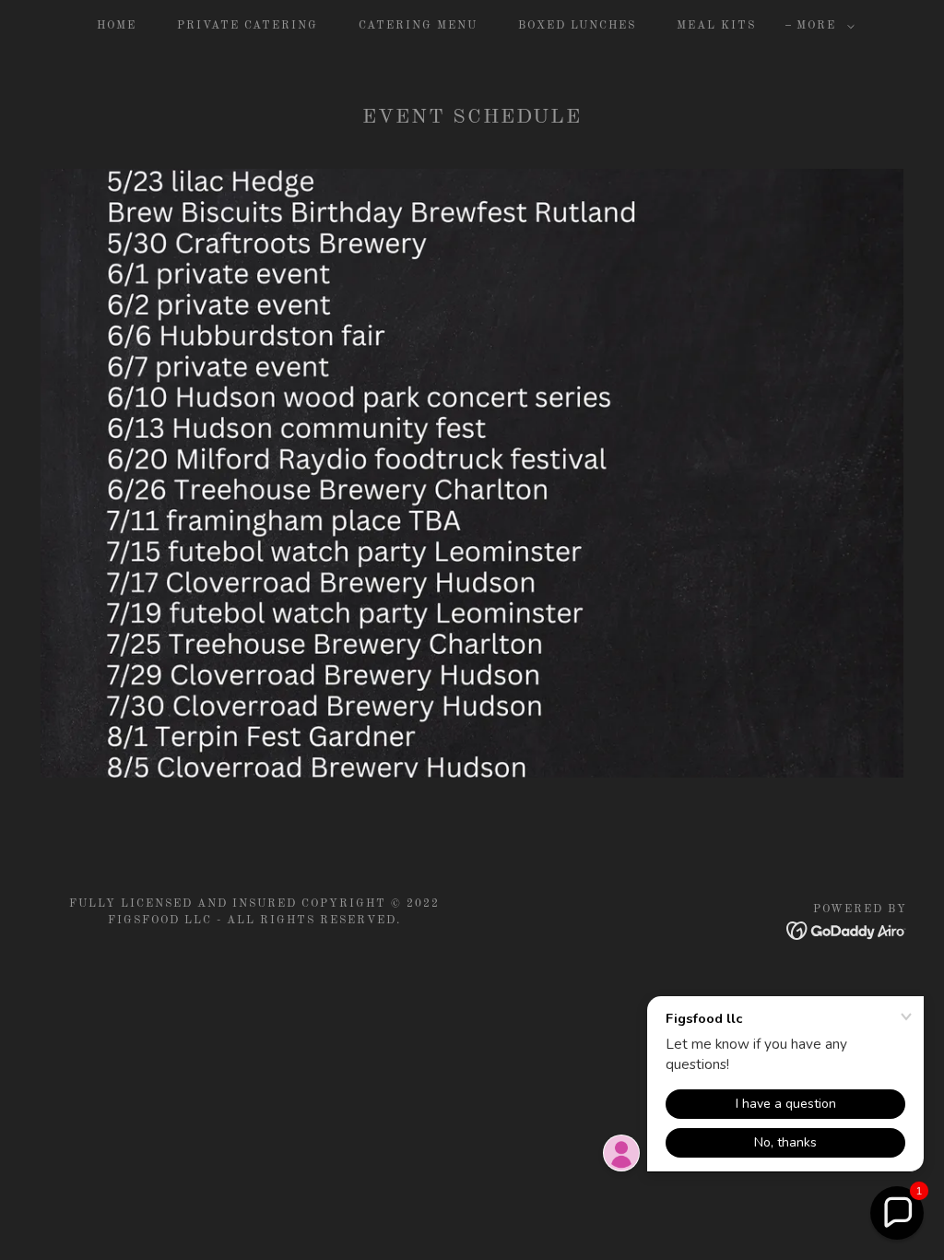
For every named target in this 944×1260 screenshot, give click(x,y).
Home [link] (116, 25)
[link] (846, 930)
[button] (821, 26)
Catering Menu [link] (418, 25)
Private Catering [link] (247, 25)
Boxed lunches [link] (577, 25)
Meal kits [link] (716, 25)
